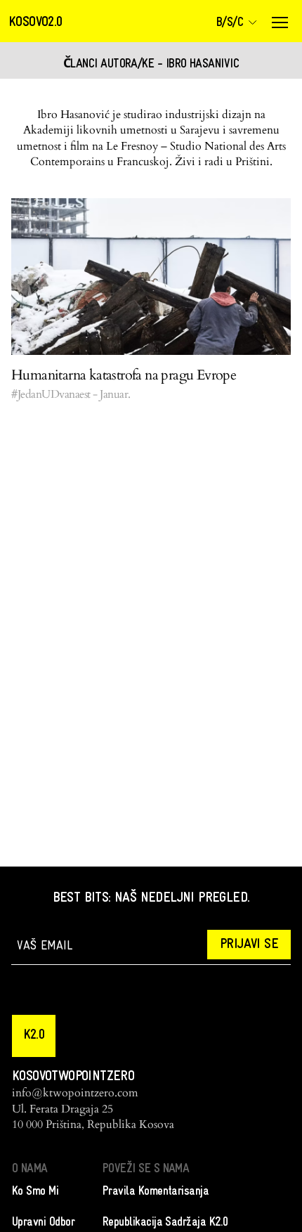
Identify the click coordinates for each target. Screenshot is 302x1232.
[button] (33, 1036)
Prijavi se (249, 945)
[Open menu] (279, 22)
